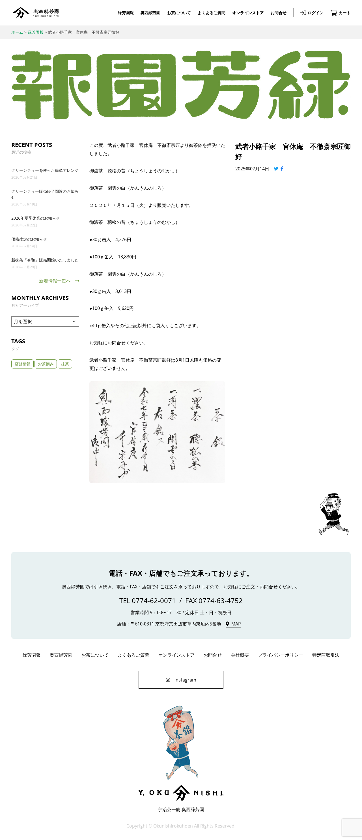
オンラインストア (248, 12)
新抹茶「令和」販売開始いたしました (45, 260)
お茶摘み (46, 364)
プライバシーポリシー (280, 655)
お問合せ (278, 12)
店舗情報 (23, 364)
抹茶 (65, 364)
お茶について (179, 12)
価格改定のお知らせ (29, 239)
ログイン (316, 12)
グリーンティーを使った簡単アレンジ (45, 170)
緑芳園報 (126, 12)
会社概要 (240, 655)
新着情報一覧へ (55, 281)
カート (345, 12)
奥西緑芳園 (35, 13)
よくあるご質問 (211, 12)
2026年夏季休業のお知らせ (35, 218)
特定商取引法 (325, 655)
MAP (236, 624)
